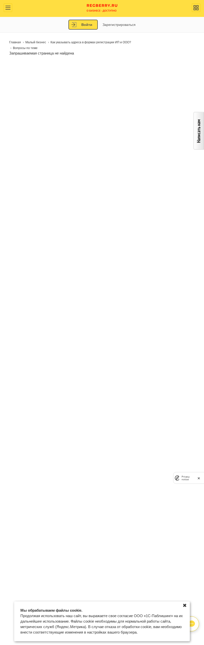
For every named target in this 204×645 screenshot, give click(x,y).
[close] (199, 478)
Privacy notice (186, 478)
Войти (86, 25)
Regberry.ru (102, 7)
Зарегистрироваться (119, 25)
